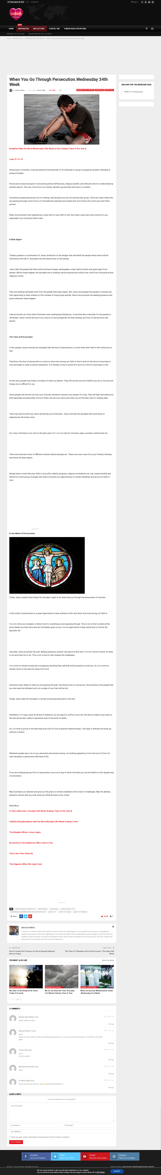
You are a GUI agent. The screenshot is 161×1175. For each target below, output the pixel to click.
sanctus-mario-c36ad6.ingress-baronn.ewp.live (138, 1166)
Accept (117, 1171)
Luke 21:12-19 (52, 912)
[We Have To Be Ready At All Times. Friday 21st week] (26, 976)
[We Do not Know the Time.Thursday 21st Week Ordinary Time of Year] (61, 976)
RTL (27, 2)
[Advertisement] (80, 57)
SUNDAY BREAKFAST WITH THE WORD (39, 34)
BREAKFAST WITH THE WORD (16, 34)
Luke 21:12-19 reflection (80, 912)
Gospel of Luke (54, 909)
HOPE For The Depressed (133, 92)
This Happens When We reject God (25, 864)
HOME (11, 29)
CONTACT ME (54, 29)
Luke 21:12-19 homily (65, 912)
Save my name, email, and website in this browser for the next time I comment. (40, 1137)
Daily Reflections (43, 909)
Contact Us (34, 2)
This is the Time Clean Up (21, 853)
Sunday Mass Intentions (75, 29)
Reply (112, 1024)
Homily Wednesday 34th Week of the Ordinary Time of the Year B (28, 912)
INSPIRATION (23, 28)
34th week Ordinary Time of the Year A (25, 909)
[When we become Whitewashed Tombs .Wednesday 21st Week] (97, 976)
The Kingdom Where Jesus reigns (25, 832)
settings (101, 1172)
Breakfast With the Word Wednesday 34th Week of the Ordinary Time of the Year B (47, 148)
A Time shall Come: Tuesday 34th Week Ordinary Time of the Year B (40, 811)
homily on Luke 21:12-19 (68, 909)
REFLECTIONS (38, 29)
